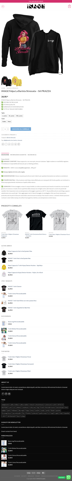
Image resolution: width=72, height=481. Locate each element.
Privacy (37, 476)
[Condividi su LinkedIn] (18, 144)
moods (42, 410)
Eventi (42, 407)
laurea (32, 410)
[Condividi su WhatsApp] (2, 144)
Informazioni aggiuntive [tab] (18, 154)
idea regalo (21, 410)
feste (66, 407)
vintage (23, 416)
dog (38, 407)
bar (12, 140)
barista (15, 140)
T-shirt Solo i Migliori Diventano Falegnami (10, 235)
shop (61, 413)
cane (10, 407)
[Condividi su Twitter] (9, 144)
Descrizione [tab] (5, 154)
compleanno (25, 407)
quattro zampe (43, 413)
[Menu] (2, 6)
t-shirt (3, 416)
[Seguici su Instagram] (6, 393)
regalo (56, 413)
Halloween (14, 410)
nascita (47, 410)
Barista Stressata (12, 88)
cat (14, 407)
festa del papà (60, 407)
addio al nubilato (24, 404)
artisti (54, 404)
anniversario (48, 404)
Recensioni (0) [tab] (32, 154)
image (27, 410)
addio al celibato (15, 404)
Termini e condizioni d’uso (49, 476)
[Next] (70, 225)
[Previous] (1, 225)
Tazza (18, 416)
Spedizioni (31, 476)
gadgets (4, 410)
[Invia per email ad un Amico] (12, 144)
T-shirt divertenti (11, 416)
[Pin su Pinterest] (15, 144)
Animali (32, 404)
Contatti (24, 476)
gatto (8, 410)
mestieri (37, 410)
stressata (19, 140)
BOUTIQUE (5, 407)
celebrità (18, 407)
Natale (52, 410)
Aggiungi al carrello (20, 129)
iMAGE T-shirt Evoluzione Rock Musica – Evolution (35, 235)
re (48, 413)
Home (3, 88)
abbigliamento (7, 140)
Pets (23, 413)
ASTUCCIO (60, 404)
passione (58, 410)
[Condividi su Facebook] (6, 144)
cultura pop (33, 407)
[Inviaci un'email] (9, 393)
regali (52, 413)
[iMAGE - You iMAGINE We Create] (36, 6)
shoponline (66, 413)
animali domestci (39, 404)
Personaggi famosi (6, 413)
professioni (35, 413)
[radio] (4, 115)
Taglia (3, 113)
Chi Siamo (17, 476)
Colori (3, 118)
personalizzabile (17, 413)
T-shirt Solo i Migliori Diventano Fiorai (59, 234)
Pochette (28, 413)
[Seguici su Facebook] (2, 393)
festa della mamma (50, 407)
